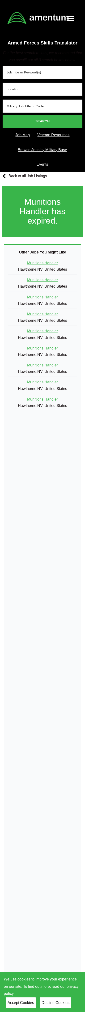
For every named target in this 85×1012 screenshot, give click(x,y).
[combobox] (42, 72)
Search (42, 121)
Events (42, 164)
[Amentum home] (38, 18)
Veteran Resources (53, 135)
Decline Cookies (55, 1003)
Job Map (22, 135)
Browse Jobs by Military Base (42, 150)
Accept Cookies (21, 1003)
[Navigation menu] (70, 18)
